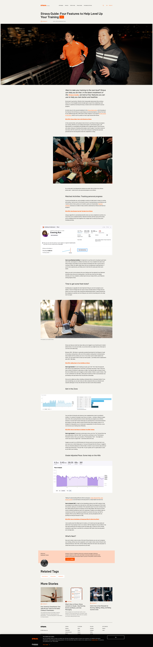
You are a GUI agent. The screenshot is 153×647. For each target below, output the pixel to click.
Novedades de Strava (88, 5)
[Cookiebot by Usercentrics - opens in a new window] (35, 645)
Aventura (66, 5)
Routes (66, 633)
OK (115, 637)
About (79, 628)
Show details (45, 644)
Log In (103, 630)
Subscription (67, 630)
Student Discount (68, 632)
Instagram (92, 630)
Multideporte (60, 576)
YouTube (91, 633)
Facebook (92, 628)
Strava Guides (79, 5)
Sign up (110, 5)
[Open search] (103, 5)
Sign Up (103, 628)
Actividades (61, 5)
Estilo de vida (72, 5)
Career (79, 630)
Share (62, 17)
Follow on (68, 559)
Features (66, 628)
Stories (79, 632)
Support (79, 633)
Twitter (91, 632)
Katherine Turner (62, 21)
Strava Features (45, 576)
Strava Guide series (92, 110)
